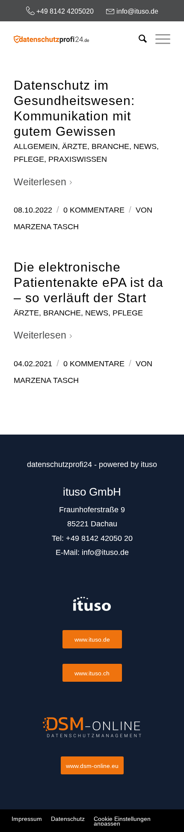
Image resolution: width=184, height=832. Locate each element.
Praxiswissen (77, 159)
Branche (110, 146)
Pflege (29, 159)
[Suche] (138, 39)
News (145, 146)
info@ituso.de (136, 11)
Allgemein (36, 146)
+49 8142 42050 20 (99, 538)
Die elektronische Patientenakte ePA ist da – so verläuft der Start (88, 282)
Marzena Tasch (46, 226)
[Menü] (158, 39)
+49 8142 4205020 (64, 11)
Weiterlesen (40, 181)
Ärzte (74, 146)
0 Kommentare (94, 210)
